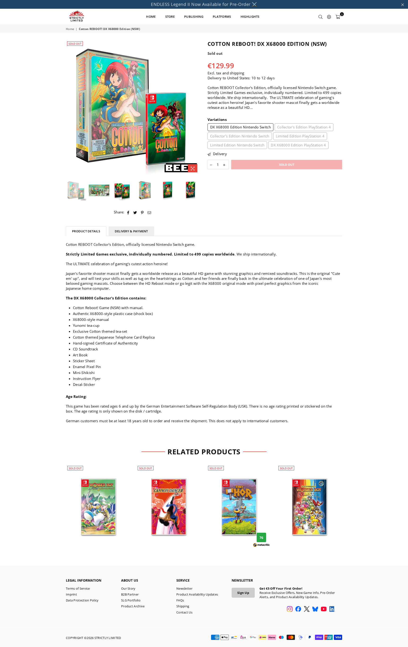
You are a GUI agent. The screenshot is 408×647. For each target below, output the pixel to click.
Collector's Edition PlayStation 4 (304, 127)
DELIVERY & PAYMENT (131, 231)
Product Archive (133, 606)
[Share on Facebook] (128, 212)
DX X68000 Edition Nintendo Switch (240, 127)
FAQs (180, 600)
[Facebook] (298, 609)
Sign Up (243, 593)
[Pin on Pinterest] (142, 212)
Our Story (128, 588)
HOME (151, 16)
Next (196, 107)
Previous (70, 107)
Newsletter (184, 588)
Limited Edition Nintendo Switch (237, 145)
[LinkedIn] (332, 609)
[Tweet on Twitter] (135, 212)
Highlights (250, 16)
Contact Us (184, 612)
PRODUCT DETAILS (86, 231)
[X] (307, 609)
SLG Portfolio (130, 600)
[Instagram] (290, 609)
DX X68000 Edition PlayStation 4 (298, 145)
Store (170, 16)
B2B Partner (130, 594)
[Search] (320, 16)
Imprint (71, 594)
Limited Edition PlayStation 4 (300, 136)
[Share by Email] (149, 212)
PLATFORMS (222, 16)
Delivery (219, 153)
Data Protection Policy (82, 600)
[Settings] (329, 16)
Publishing (193, 16)
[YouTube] (324, 609)
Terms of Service (78, 588)
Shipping (182, 606)
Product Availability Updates (197, 594)
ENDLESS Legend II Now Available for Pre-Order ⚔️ (204, 4)
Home (70, 29)
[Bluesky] (315, 609)
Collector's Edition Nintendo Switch (239, 136)
